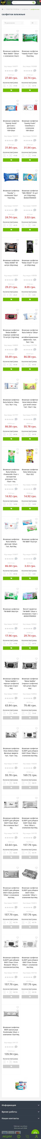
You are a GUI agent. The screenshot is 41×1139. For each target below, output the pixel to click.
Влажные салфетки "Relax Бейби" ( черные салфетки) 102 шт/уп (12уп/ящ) (11, 683)
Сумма (15, 83)
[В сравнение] (18, 35)
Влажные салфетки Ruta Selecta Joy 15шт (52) (30, 471)
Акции (7, 1136)
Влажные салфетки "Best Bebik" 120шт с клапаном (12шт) (11, 53)
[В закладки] (18, 31)
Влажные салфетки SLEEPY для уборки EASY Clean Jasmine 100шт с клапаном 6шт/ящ (11, 892)
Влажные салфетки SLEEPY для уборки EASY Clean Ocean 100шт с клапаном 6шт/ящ (30, 962)
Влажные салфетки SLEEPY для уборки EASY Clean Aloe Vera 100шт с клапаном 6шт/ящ (30, 823)
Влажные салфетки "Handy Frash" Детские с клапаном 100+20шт (11, 126)
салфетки (25, 9)
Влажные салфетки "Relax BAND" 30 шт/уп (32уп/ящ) (11, 262)
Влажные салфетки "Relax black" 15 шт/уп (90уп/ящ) (30, 262)
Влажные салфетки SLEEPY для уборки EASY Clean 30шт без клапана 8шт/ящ (11, 823)
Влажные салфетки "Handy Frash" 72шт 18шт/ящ (30, 53)
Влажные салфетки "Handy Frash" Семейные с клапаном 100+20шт (30, 126)
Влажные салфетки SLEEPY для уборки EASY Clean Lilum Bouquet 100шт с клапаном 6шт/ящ (11, 962)
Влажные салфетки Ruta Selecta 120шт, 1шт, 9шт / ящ (11, 402)
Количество (8, 83)
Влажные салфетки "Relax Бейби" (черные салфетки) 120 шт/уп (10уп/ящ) (30, 683)
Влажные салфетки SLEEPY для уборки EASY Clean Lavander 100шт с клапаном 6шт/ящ (30, 892)
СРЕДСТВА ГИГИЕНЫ (12, 9)
